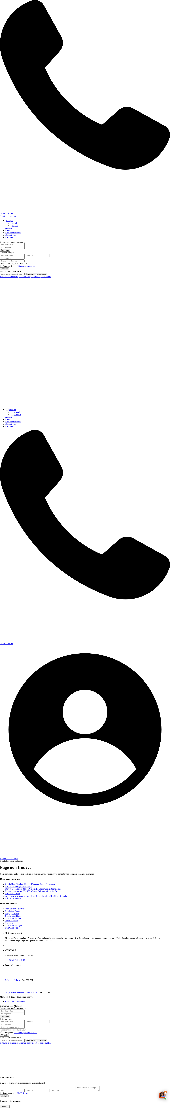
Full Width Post (11, 928)
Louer (7, 230)
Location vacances (13, 233)
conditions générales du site (25, 266)
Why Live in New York (15, 909)
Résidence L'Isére (12, 893)
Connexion (5, 250)
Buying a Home (12, 913)
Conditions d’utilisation (15, 1001)
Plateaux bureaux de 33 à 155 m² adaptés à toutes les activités (31, 891)
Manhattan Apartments (14, 911)
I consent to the (15, 1093)
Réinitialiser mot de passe (36, 274)
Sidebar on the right (13, 925)
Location (9, 237)
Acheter (8, 228)
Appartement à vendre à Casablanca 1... (22, 992)
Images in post (11, 923)
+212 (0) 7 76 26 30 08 (15, 960)
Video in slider (11, 921)
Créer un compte (26, 276)
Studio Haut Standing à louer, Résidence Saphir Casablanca (30, 884)
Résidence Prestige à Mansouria (18, 886)
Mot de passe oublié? (42, 276)
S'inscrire (4, 269)
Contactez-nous (11, 235)
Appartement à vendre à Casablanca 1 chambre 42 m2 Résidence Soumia (36, 896)
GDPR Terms (22, 1093)
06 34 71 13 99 (6, 214)
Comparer (4, 1107)
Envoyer (4, 1096)
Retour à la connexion (9, 276)
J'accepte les (20, 266)
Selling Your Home (13, 916)
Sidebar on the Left (13, 918)
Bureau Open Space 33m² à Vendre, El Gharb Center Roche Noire (33, 889)
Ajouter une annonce (9, 216)
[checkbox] (1, 1093)
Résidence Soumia (13, 898)
